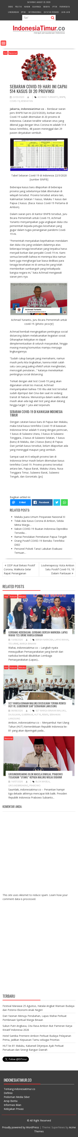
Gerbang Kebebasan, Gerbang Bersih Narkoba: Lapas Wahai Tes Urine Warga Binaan (38, 633)
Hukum (27, 6)
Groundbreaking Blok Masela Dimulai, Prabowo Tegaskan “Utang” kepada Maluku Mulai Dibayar (35, 775)
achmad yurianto (48, 97)
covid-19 (15, 101)
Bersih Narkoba (45, 639)
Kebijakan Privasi (14, 1109)
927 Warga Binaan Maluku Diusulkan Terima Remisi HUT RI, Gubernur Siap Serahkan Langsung (37, 704)
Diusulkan (14, 714)
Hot (5, 53)
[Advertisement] (39, 950)
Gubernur (27, 714)
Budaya (46, 6)
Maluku (22, 596)
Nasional (13, 53)
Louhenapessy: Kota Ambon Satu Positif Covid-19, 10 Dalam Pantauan (57, 569)
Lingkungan (13, 12)
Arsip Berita (10, 1101)
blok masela (43, 781)
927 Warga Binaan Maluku (51, 710)
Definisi (8, 1093)
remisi (45, 714)
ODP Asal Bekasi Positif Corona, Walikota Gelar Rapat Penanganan (19, 569)
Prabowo (34, 785)
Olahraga (36, 6)
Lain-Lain (65, 12)
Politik (18, 6)
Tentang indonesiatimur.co (19, 1089)
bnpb (62, 97)
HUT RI (37, 714)
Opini (23, 12)
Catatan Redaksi (51, 12)
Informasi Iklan (12, 1105)
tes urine (13, 643)
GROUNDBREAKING (18, 785)
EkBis (10, 6)
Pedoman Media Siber (17, 1097)
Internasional (35, 12)
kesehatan (27, 101)
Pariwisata (64, 6)
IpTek (54, 6)
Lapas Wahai (62, 639)
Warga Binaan (28, 643)
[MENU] (3, 43)
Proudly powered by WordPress (20, 1127)
